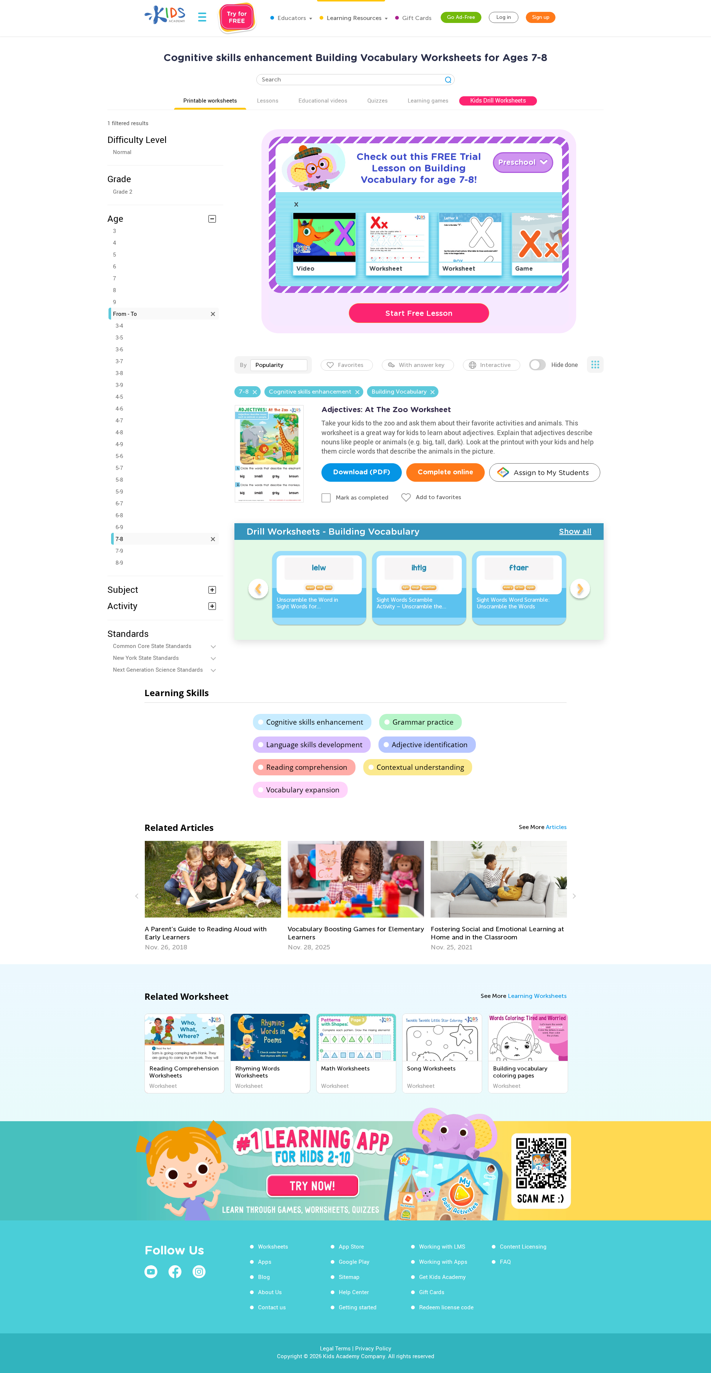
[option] (319, 588)
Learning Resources (353, 17)
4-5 (119, 396)
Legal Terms (335, 1348)
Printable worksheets (210, 100)
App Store (351, 1246)
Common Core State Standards (152, 645)
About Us (270, 1292)
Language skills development (314, 744)
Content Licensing (523, 1246)
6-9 (119, 527)
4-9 (119, 444)
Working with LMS (442, 1246)
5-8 (119, 479)
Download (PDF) (361, 472)
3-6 (119, 349)
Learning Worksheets (537, 995)
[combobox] (278, 365)
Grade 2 (122, 191)
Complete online (445, 472)
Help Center (354, 1292)
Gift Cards (416, 17)
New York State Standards (146, 657)
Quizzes (377, 100)
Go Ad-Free (461, 17)
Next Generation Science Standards (158, 669)
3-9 (119, 384)
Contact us (272, 1307)
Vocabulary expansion (303, 790)
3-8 (119, 373)
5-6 (119, 456)
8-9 (119, 562)
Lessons (267, 100)
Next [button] (580, 590)
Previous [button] (258, 590)
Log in (503, 17)
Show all (575, 531)
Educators (291, 17)
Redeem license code (446, 1307)
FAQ (505, 1261)
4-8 (119, 432)
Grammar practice (423, 722)
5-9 (119, 491)
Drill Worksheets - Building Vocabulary (333, 531)
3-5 (119, 337)
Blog (264, 1276)
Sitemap (349, 1276)
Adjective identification (430, 744)
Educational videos (322, 100)
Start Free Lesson (419, 313)
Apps (264, 1261)
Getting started (358, 1307)
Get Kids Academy (442, 1276)
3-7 (119, 361)
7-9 (119, 550)
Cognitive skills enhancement (314, 722)
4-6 (119, 408)
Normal (122, 152)
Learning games (428, 100)
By (243, 364)
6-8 (119, 515)
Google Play (354, 1261)
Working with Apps (443, 1261)
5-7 (119, 467)
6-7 (119, 503)
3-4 (119, 325)
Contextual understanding (420, 767)
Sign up (541, 17)
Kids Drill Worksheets (498, 100)
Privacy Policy (373, 1348)
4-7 (119, 420)
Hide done (564, 365)
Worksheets (273, 1246)
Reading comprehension (306, 767)
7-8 (119, 538)
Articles (556, 827)
